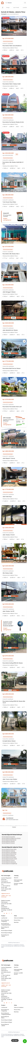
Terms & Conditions (18, 918)
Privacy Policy (17, 920)
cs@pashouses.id (5, 893)
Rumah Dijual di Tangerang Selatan (6, 924)
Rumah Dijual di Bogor (6, 932)
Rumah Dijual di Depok (6, 930)
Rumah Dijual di (8, 836)
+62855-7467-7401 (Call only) (6, 896)
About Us (16, 877)
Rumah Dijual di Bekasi (5, 927)
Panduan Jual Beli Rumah (18, 884)
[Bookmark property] (24, 18)
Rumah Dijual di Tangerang (5, 921)
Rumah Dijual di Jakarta (5, 935)
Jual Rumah (4, 918)
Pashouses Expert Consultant (18, 880)
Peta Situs (16, 922)
